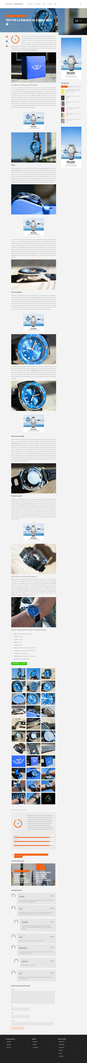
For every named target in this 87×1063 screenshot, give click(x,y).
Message (13, 989)
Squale (33, 99)
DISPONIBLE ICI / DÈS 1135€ (19, 663)
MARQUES (35, 1041)
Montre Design (41, 869)
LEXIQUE (34, 1044)
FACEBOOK (61, 1047)
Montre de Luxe (41, 866)
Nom (12, 1006)
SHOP (55, 4)
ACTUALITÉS (29, 4)
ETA (35, 854)
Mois (71, 86)
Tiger (27, 48)
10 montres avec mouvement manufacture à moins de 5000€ (22, 878)
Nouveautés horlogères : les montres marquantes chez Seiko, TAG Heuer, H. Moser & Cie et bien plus (73, 90)
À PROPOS (8, 1041)
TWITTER (61, 1050)
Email (12, 1013)
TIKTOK (60, 1053)
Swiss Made (40, 854)
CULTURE (50, 4)
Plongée (17, 854)
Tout (78, 86)
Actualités (40, 864)
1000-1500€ (24, 854)
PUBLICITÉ (8, 1044)
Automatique (18, 856)
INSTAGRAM (61, 1044)
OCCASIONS (35, 1047)
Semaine (64, 86)
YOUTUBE (61, 1056)
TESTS (44, 4)
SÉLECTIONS (37, 4)
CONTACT (8, 1047)
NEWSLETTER (62, 1041)
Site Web (12, 1020)
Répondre (52, 908)
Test (46, 854)
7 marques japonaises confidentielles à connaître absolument (73, 108)
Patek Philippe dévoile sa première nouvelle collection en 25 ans (43, 877)
